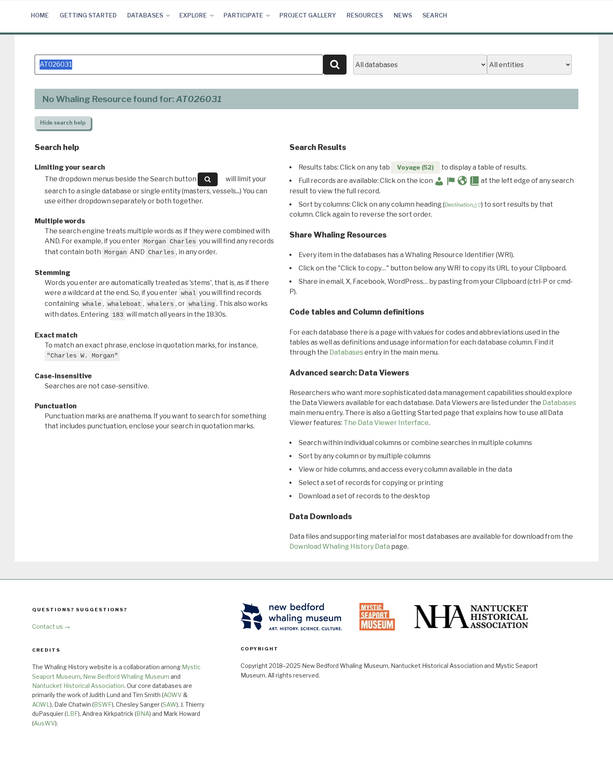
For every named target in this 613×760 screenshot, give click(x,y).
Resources (365, 15)
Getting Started (88, 15)
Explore (193, 15)
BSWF (103, 704)
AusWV (44, 723)
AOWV (172, 694)
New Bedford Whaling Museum (126, 676)
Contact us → (51, 626)
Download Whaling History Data (339, 546)
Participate (243, 15)
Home (40, 15)
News (403, 15)
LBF (72, 713)
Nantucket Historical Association (78, 685)
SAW (169, 704)
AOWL (41, 704)
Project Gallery (307, 15)
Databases (145, 15)
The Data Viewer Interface (386, 423)
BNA (142, 713)
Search (434, 15)
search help (62, 123)
